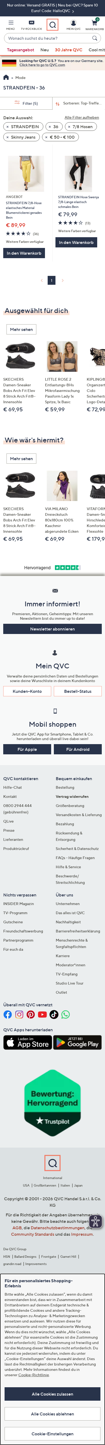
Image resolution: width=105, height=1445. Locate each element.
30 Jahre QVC (68, 49)
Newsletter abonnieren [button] (52, 629)
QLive (8, 821)
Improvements (36, 1264)
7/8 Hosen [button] (82, 126)
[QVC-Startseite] (6, 78)
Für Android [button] (78, 749)
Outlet (61, 992)
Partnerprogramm (18, 940)
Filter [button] (30, 103)
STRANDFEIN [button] (24, 126)
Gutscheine (13, 922)
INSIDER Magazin (18, 903)
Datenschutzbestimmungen (58, 1227)
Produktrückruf (16, 848)
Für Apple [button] (27, 749)
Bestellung (65, 787)
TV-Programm (15, 912)
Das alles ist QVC (70, 912)
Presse (9, 830)
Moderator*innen (70, 965)
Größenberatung (70, 805)
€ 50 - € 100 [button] (62, 137)
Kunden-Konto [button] (27, 691)
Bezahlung (65, 823)
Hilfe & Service (68, 866)
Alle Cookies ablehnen (52, 1414)
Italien (65, 1185)
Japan (78, 1185)
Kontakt (10, 796)
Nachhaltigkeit (68, 922)
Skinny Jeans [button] (23, 137)
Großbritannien (45, 1185)
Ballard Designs (25, 1257)
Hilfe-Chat (12, 787)
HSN (6, 1257)
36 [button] (55, 126)
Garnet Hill (68, 1257)
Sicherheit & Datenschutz (77, 848)
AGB (17, 1227)
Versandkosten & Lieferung (79, 814)
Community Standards (32, 1234)
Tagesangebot (20, 49)
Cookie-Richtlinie (33, 1374)
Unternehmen (68, 903)
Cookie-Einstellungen (53, 1433)
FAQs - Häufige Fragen (75, 857)
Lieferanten (13, 839)
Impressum (82, 1234)
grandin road (12, 1264)
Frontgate (48, 1257)
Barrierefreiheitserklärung (78, 931)
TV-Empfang (67, 974)
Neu (44, 49)
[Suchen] (95, 38)
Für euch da (13, 949)
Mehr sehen (21, 329)
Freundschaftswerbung (23, 931)
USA (26, 1185)
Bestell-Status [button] (78, 691)
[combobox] (47, 38)
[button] (10, 26)
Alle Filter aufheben (82, 117)
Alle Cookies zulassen (52, 1394)
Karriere (63, 955)
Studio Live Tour (69, 983)
